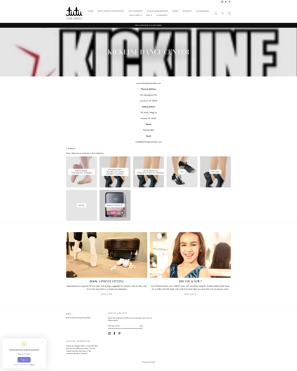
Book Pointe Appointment (111, 11)
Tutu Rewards (136, 11)
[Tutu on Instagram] (109, 333)
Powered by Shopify (148, 362)
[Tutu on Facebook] (114, 333)
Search (68, 314)
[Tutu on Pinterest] (119, 333)
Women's (187, 11)
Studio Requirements (157, 11)
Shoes (175, 11)
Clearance (162, 15)
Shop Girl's (190, 294)
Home (91, 11)
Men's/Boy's (135, 15)
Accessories (202, 11)
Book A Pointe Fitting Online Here (78, 317)
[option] (148, 25)
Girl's (149, 15)
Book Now (106, 294)
